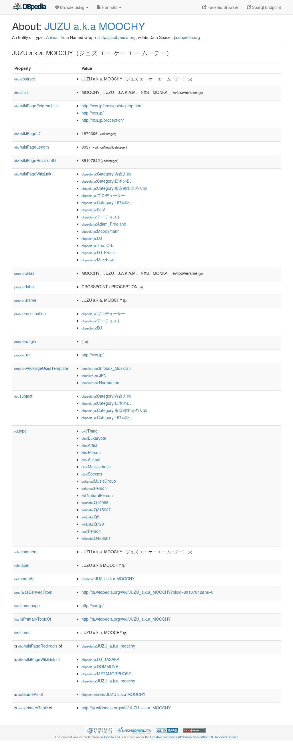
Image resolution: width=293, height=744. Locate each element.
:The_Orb (97, 245)
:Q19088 (95, 502)
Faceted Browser (222, 7)
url (22, 355)
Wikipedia (107, 737)
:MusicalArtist (96, 466)
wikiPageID (27, 133)
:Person (91, 452)
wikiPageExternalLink (36, 105)
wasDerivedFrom (33, 592)
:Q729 (93, 524)
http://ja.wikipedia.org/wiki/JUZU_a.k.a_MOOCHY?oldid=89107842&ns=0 (147, 592)
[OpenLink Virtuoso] (99, 730)
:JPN (94, 375)
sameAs (24, 578)
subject (23, 396)
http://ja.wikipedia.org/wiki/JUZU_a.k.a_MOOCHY (126, 619)
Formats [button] (109, 7)
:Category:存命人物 (106, 174)
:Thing (90, 431)
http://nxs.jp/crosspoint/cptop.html (112, 105)
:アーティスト (101, 217)
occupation (30, 313)
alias (21, 92)
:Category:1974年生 (107, 202)
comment (25, 551)
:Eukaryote (94, 438)
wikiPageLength (31, 147)
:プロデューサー (103, 195)
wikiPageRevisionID (35, 160)
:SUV (93, 209)
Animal (52, 37)
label (24, 286)
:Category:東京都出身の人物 (114, 188)
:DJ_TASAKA (100, 659)
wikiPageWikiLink (32, 174)
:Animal (91, 459)
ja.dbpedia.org (187, 37)
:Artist (89, 445)
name (25, 300)
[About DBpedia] (29, 7)
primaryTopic (33, 708)
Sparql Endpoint (266, 7)
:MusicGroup (99, 481)
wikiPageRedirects (38, 646)
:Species (92, 474)
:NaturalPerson (97, 495)
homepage (27, 605)
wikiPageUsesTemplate (41, 368)
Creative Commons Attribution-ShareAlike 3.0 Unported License (194, 737)
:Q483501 (96, 538)
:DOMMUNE (100, 666)
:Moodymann (101, 231)
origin (25, 341)
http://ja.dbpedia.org (117, 37)
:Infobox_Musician (106, 368)
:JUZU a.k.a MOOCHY (108, 578)
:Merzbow (98, 260)
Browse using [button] (72, 7)
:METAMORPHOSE (106, 673)
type (20, 431)
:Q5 (90, 517)
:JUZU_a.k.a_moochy (108, 646)
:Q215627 (96, 509)
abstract (24, 79)
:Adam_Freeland (104, 224)
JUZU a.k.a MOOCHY (94, 25)
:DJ (92, 238)
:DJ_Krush (98, 252)
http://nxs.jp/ (93, 113)
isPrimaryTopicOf (32, 619)
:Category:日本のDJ (107, 181)
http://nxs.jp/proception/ (103, 120)
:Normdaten (100, 382)
